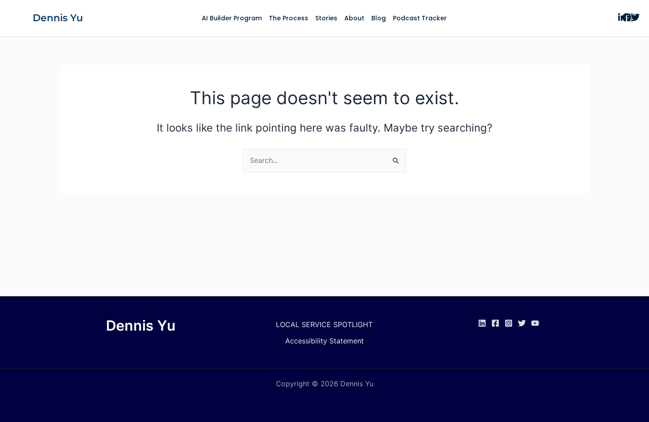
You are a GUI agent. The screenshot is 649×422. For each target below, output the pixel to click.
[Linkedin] (482, 323)
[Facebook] (495, 323)
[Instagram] (509, 323)
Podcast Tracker (420, 18)
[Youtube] (535, 323)
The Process (288, 18)
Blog (378, 18)
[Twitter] (522, 323)
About (354, 18)
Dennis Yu (58, 18)
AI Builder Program (232, 18)
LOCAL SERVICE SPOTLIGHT (324, 324)
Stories (326, 18)
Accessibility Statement (324, 340)
